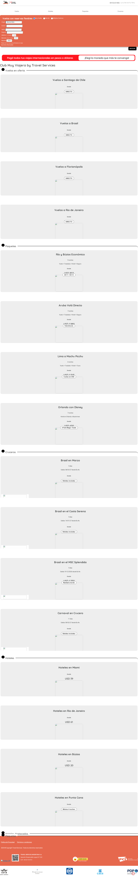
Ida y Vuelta (38, 18)
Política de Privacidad (8, 842)
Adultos (4, 35)
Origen (3, 22)
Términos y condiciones (24, 842)
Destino (4, 26)
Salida (3, 29)
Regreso (4, 32)
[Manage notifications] (133, 873)
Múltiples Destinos (58, 18)
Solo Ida (47, 18)
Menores (4, 38)
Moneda (4, 40)
